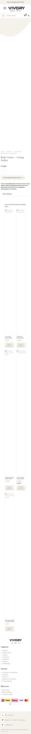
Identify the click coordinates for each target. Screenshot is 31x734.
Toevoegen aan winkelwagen (12, 177)
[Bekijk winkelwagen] (25, 15)
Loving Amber (17, 151)
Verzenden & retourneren (9, 672)
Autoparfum (5, 659)
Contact (18, 10)
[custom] (19, 643)
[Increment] (6, 171)
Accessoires (5, 657)
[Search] (3, 15)
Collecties (5, 661)
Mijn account (6, 690)
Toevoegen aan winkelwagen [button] (9, 345)
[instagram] (15, 643)
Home (2, 151)
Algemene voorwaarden (9, 679)
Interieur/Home (6, 652)
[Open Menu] (6, 8)
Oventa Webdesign (4, 731)
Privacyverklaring (7, 681)
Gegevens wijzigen (7, 694)
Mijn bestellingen (7, 692)
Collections (9, 151)
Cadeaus (4, 655)
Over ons (12, 10)
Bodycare (5, 650)
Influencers (5, 677)
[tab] (7, 194)
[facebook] (12, 643)
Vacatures (5, 674)
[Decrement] (2, 171)
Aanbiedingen (6, 663)
